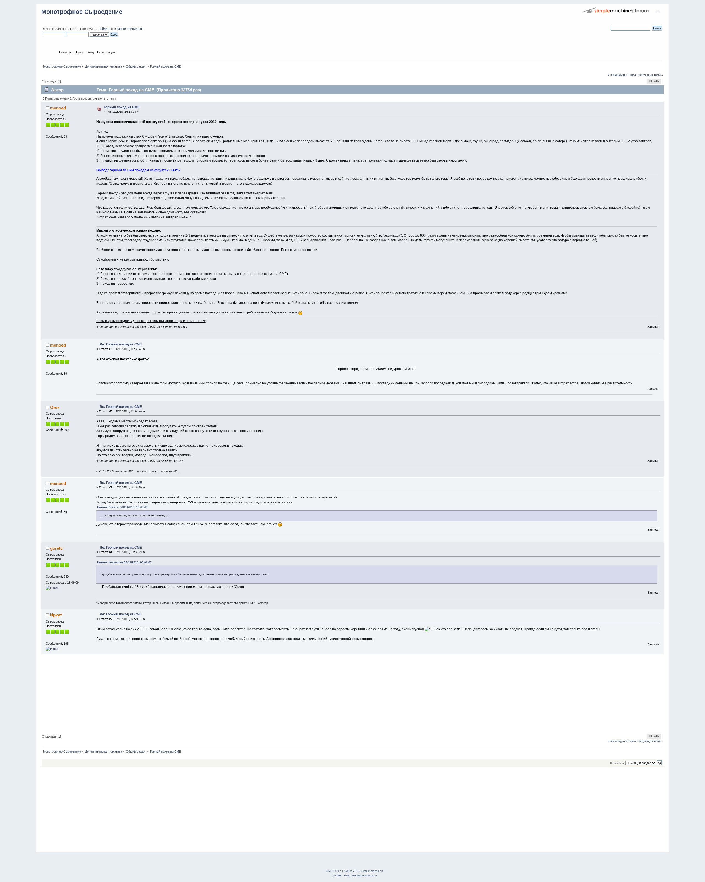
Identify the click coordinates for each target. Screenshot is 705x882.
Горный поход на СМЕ (122, 107)
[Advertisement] (206, 693)
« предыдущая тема (622, 74)
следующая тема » (650, 74)
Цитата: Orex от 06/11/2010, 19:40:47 (122, 507)
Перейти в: (617, 763)
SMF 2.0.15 (333, 870)
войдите (104, 28)
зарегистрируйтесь (130, 28)
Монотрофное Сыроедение (81, 11)
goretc (56, 548)
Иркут (56, 615)
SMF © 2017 (352, 870)
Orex (54, 407)
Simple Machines (372, 870)
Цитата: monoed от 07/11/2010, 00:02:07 (124, 562)
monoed (58, 108)
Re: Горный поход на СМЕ (121, 344)
